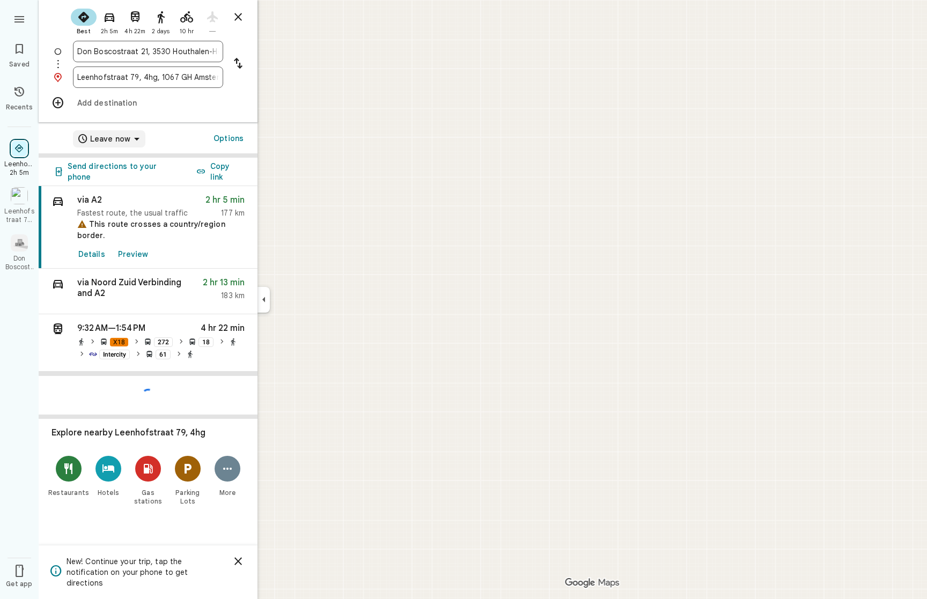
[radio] (84, 20)
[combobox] (148, 51)
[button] (148, 291)
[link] (148, 227)
